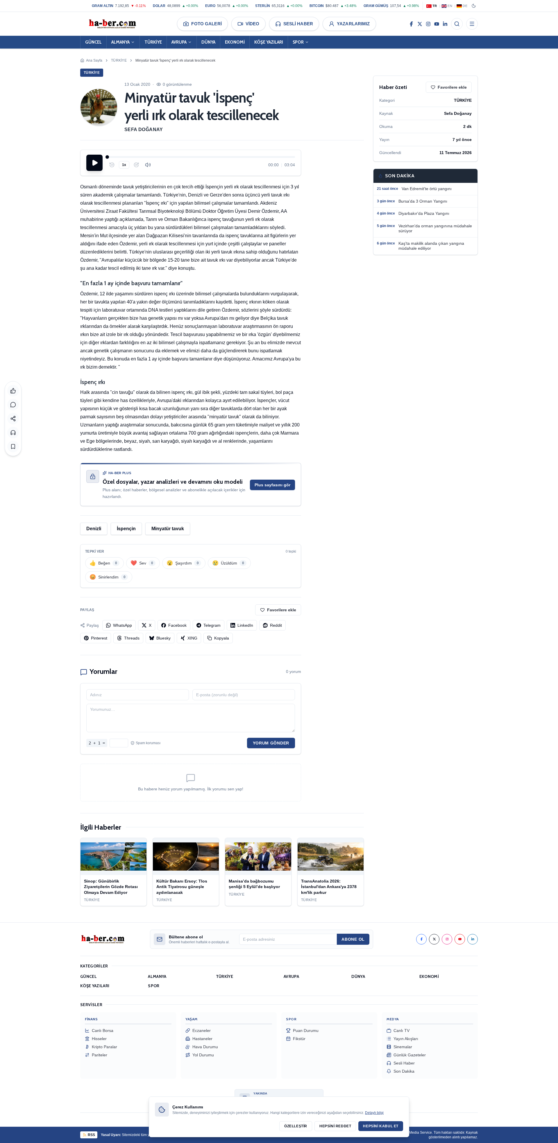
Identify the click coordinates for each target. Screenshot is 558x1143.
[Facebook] (411, 23)
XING (192, 638)
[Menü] (472, 24)
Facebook (177, 625)
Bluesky (163, 638)
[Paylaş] (13, 418)
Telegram (212, 625)
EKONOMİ (235, 42)
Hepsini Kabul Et (380, 1126)
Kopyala (221, 638)
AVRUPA (179, 42)
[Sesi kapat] (148, 164)
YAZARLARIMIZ (353, 23)
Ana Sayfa (94, 60)
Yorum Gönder (271, 743)
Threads (132, 638)
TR (434, 6)
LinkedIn (245, 625)
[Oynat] (94, 163)
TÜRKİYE (153, 42)
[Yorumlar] (13, 404)
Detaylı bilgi (374, 1113)
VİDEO (253, 23)
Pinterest (99, 638)
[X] (419, 23)
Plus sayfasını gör (272, 485)
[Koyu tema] (474, 6)
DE (465, 6)
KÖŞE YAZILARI (268, 42)
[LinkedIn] (445, 23)
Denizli (93, 528)
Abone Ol (353, 939)
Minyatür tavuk (167, 528)
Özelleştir (295, 1126)
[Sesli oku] (13, 432)
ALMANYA (120, 42)
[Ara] (457, 24)
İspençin (126, 528)
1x (124, 165)
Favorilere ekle (281, 610)
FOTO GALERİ (206, 23)
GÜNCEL (93, 42)
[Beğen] (13, 391)
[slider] (201, 157)
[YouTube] (436, 23)
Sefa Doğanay (143, 129)
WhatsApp (122, 625)
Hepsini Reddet (335, 1126)
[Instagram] (428, 23)
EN (450, 6)
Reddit (276, 625)
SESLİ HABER (298, 23)
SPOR (298, 42)
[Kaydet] (13, 446)
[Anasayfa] (112, 24)
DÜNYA (208, 42)
